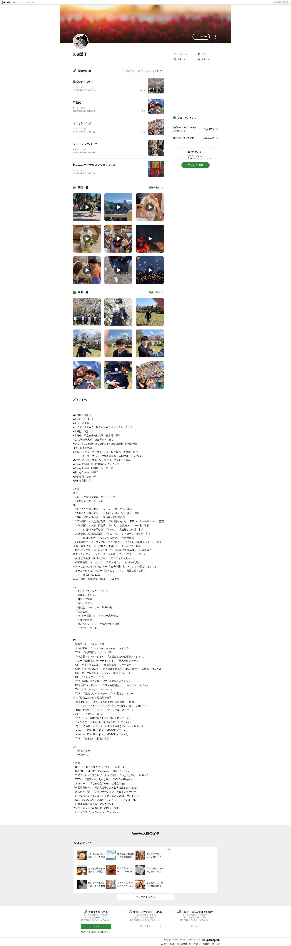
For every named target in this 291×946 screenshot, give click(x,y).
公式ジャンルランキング (184, 127)
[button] (201, 37)
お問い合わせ (169, 944)
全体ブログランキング (183, 138)
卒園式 (77, 102)
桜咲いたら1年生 (83, 81)
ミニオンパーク (82, 123)
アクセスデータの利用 (200, 944)
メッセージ (182, 54)
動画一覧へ (154, 187)
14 (144, 90)
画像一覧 (182, 59)
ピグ (204, 54)
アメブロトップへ (145, 897)
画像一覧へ (154, 292)
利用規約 (183, 944)
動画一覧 (205, 59)
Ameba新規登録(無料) (280, 2)
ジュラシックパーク (85, 144)
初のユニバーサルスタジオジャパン (94, 164)
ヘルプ (217, 944)
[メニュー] (215, 37)
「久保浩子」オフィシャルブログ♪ (142, 71)
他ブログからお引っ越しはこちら (95, 932)
